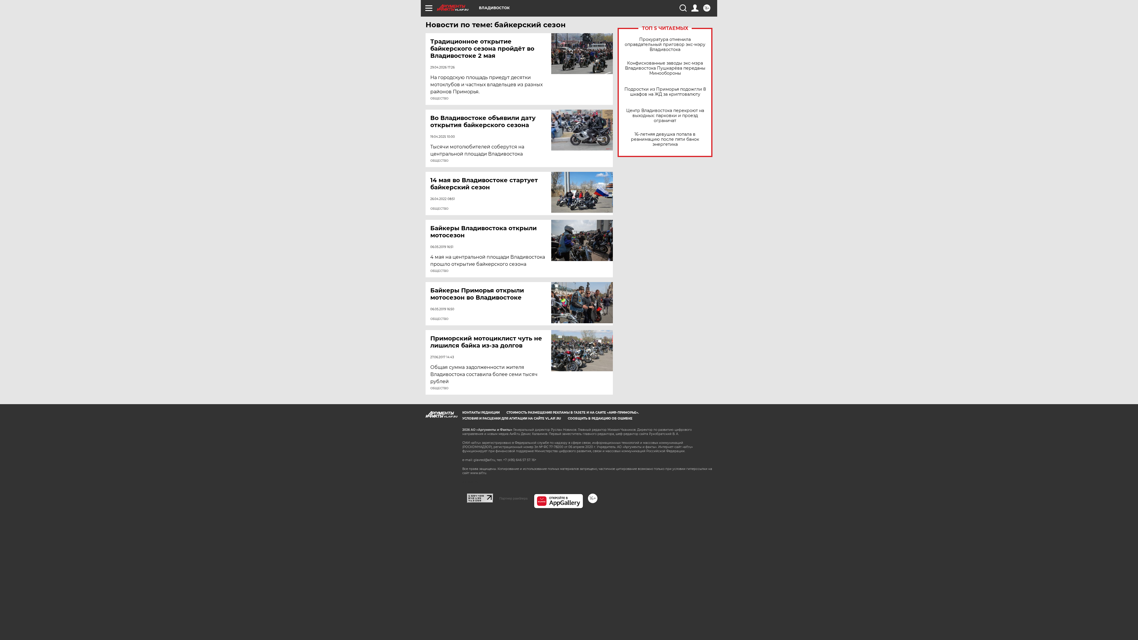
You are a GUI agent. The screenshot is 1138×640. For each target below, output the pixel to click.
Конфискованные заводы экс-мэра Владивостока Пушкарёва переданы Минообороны (665, 68)
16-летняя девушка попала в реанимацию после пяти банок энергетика (665, 139)
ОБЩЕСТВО (439, 98)
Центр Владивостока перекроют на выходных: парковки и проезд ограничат (665, 115)
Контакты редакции (481, 413)
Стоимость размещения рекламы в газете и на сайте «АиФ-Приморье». (572, 413)
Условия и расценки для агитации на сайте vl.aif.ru (511, 418)
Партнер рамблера (513, 498)
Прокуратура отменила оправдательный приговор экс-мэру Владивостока (665, 44)
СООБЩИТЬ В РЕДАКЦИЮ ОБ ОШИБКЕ (600, 418)
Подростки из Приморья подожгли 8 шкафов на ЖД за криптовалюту (665, 92)
